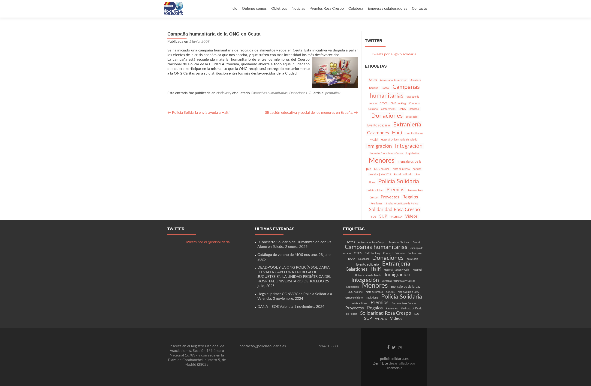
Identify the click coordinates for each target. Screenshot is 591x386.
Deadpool (414, 109)
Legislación (412, 153)
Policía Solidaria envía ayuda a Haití (198, 112)
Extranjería (407, 125)
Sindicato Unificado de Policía (402, 203)
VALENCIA (396, 216)
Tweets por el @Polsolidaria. (394, 54)
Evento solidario (378, 125)
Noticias (298, 8)
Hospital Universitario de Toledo (399, 139)
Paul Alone (372, 297)
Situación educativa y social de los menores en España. (311, 112)
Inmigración (379, 146)
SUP (383, 216)
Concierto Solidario (393, 253)
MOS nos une (381, 169)
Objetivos (279, 8)
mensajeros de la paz (405, 286)
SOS (373, 216)
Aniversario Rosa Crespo (393, 80)
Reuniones (376, 203)
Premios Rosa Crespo (327, 8)
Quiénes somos (254, 8)
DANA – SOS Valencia (275, 306)
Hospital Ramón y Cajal (397, 270)
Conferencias (388, 109)
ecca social (412, 117)
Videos (411, 216)
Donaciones (298, 93)
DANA (402, 109)
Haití (397, 132)
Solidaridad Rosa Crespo (394, 209)
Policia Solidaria (398, 181)
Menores (382, 160)
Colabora (355, 8)
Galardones (378, 133)
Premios (395, 189)
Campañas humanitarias (269, 93)
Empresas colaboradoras (387, 8)
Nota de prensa (401, 169)
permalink (333, 93)
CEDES (383, 103)
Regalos (410, 197)
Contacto (419, 8)
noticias (417, 169)
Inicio (233, 8)
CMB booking (398, 103)
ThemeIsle (394, 368)
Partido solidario (403, 174)
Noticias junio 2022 (380, 174)
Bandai (385, 88)
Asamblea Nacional (399, 242)
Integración (408, 146)
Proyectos (390, 197)
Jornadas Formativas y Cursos (386, 153)
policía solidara (375, 190)
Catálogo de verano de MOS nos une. (287, 255)
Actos (373, 80)
